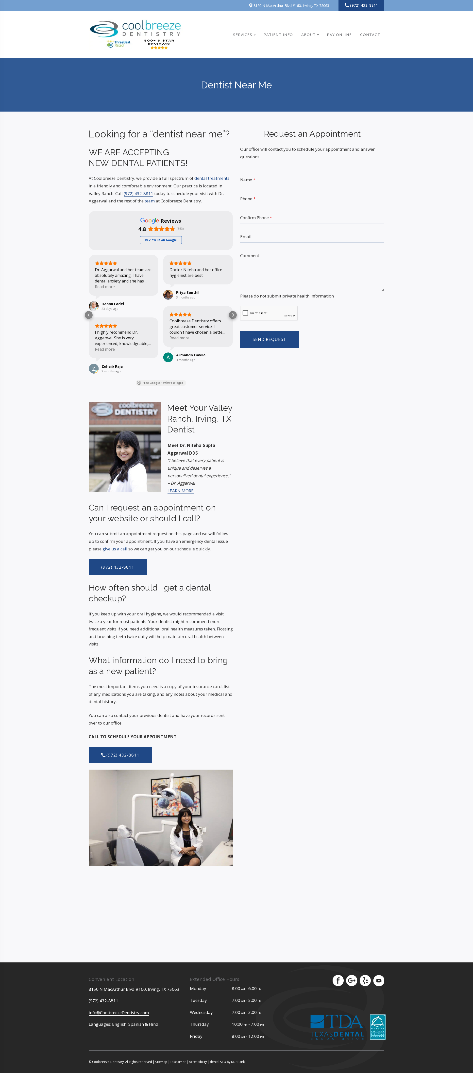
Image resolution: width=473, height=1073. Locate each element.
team (150, 201)
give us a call (114, 549)
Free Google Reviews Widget (162, 383)
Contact (370, 34)
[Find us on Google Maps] (351, 980)
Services (242, 34)
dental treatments (211, 178)
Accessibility (198, 1061)
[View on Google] (94, 306)
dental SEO (218, 1061)
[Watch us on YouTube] (378, 980)
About (308, 34)
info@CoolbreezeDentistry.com (119, 1012)
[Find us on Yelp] (365, 980)
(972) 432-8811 (364, 5)
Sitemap (161, 1061)
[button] (89, 315)
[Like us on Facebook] (338, 980)
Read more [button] (105, 286)
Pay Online (339, 34)
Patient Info (278, 34)
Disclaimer (178, 1061)
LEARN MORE (181, 491)
